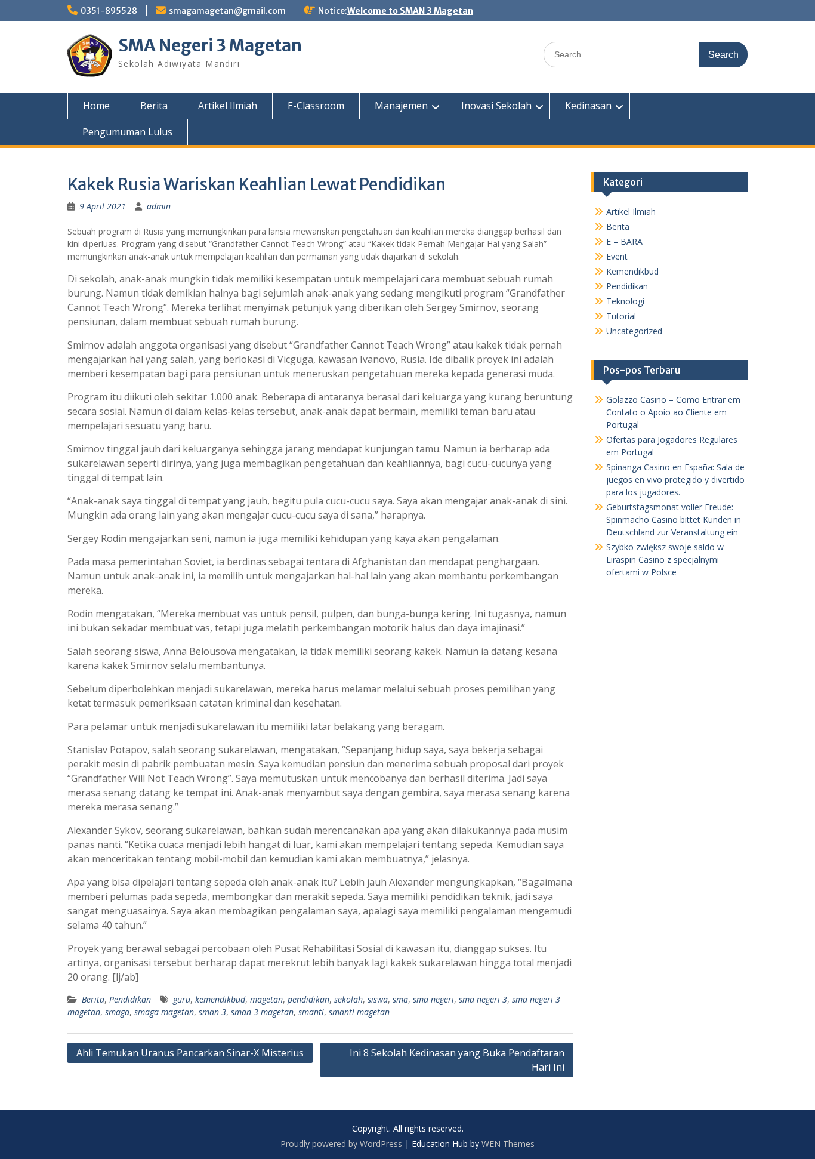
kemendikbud (220, 999)
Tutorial (621, 316)
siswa (378, 999)
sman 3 (212, 1012)
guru (181, 999)
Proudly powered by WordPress (341, 1143)
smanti (311, 1012)
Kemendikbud (632, 271)
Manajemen (401, 105)
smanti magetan (359, 1012)
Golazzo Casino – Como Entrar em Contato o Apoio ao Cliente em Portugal (673, 412)
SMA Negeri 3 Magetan (210, 45)
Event (617, 256)
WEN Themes (508, 1143)
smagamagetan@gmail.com (227, 10)
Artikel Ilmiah (227, 105)
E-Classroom (316, 105)
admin (159, 206)
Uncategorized (634, 331)
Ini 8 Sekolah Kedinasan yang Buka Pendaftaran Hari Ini (457, 1060)
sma (400, 999)
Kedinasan (588, 105)
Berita (154, 105)
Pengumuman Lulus (127, 131)
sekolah (348, 999)
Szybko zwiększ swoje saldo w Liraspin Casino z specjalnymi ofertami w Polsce (665, 559)
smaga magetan (164, 1012)
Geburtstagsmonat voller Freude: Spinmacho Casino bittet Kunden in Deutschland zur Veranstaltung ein (673, 519)
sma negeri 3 (483, 999)
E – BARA (624, 241)
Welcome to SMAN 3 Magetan (410, 10)
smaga (117, 1012)
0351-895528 (109, 10)
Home (96, 105)
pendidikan (308, 999)
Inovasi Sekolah (496, 105)
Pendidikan (130, 999)
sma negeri (433, 999)
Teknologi (625, 301)
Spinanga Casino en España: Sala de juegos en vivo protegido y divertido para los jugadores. (675, 479)
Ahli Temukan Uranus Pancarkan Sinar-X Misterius (190, 1052)
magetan (266, 999)
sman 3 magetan (262, 1012)
